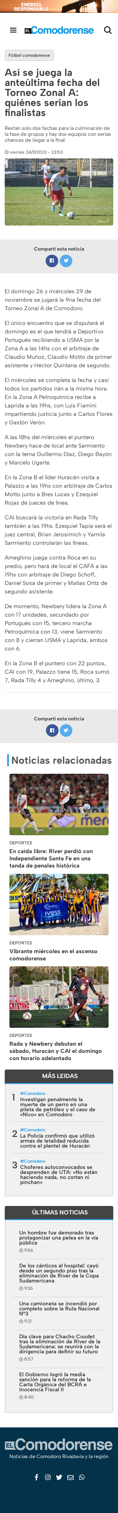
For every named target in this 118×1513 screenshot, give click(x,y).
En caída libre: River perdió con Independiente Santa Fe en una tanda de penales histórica (51, 858)
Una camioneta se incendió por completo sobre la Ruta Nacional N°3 (59, 1308)
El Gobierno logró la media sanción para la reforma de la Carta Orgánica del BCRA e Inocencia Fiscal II (55, 1382)
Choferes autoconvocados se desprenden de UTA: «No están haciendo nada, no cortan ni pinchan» (59, 1174)
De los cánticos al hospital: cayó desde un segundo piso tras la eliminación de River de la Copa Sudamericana (59, 1273)
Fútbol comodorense (29, 55)
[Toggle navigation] (13, 30)
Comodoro (34, 1093)
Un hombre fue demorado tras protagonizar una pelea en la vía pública (58, 1237)
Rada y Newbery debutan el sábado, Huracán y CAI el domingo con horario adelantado (55, 1051)
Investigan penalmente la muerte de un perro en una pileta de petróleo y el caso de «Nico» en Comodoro (57, 1106)
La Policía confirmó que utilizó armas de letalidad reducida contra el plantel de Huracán (57, 1141)
